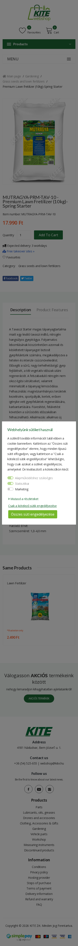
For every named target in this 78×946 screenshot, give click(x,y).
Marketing (21, 489)
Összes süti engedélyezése (32, 514)
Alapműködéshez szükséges (34, 478)
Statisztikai (22, 484)
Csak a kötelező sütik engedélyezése (32, 506)
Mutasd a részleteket (24, 499)
